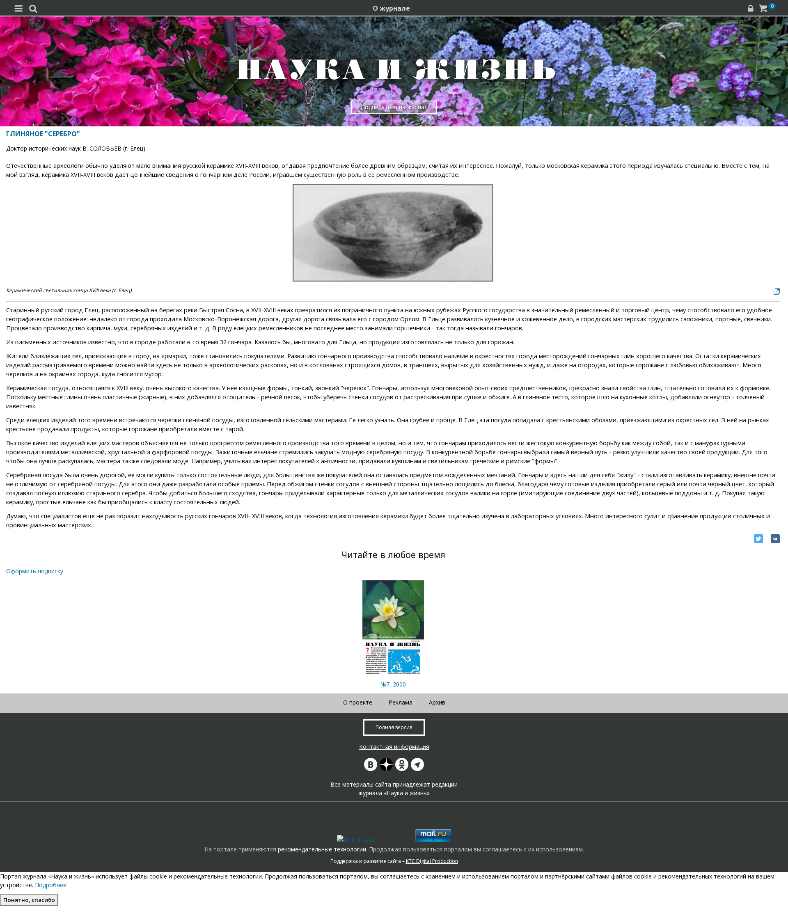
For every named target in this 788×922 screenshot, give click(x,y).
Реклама (400, 702)
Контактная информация (394, 746)
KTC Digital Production (432, 861)
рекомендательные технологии (322, 849)
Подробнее (50, 885)
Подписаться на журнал (394, 107)
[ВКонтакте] (775, 538)
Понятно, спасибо (29, 900)
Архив (437, 702)
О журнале (391, 8)
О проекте (357, 702)
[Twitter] (758, 538)
